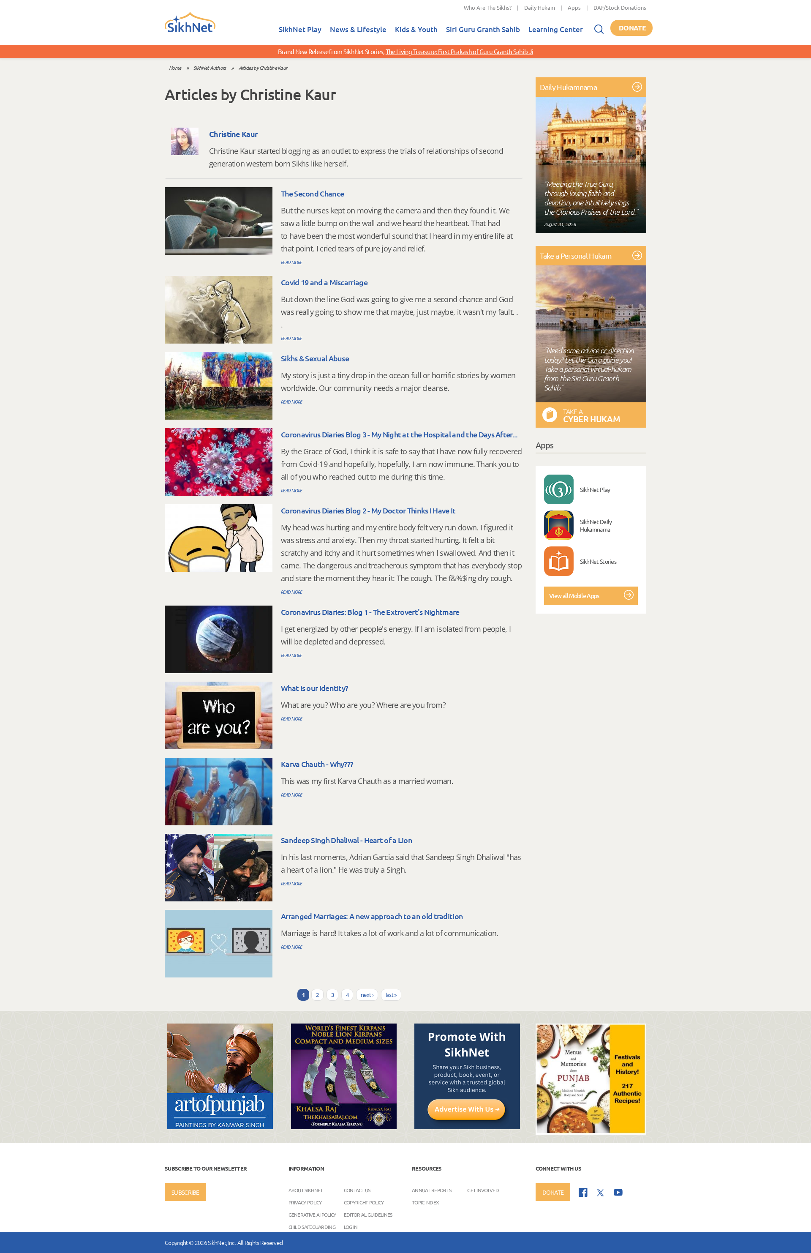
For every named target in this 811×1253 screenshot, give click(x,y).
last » (391, 995)
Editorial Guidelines (368, 1214)
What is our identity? (314, 688)
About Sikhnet (305, 1189)
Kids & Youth (416, 29)
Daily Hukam (539, 7)
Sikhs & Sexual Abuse (315, 358)
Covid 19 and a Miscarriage (324, 282)
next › (367, 995)
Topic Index (425, 1201)
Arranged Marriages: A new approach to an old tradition (372, 916)
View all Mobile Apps (574, 596)
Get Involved (483, 1189)
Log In (351, 1226)
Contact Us (357, 1189)
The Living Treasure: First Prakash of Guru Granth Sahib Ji (459, 51)
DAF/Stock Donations (619, 7)
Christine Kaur (233, 134)
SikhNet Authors (209, 67)
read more (291, 262)
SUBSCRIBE (185, 1192)
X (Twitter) (600, 1193)
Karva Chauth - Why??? (317, 764)
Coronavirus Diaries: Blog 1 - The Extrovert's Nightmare (370, 612)
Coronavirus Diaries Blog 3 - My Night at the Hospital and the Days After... (399, 434)
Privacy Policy (305, 1201)
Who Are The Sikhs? (488, 7)
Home (175, 67)
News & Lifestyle (358, 29)
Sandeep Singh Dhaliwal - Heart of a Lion (346, 840)
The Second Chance (312, 193)
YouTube (618, 1192)
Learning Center (555, 29)
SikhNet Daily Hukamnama (596, 525)
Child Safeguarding (311, 1226)
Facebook (583, 1192)
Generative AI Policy (312, 1214)
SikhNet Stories (598, 561)
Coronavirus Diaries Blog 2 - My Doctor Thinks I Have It (368, 510)
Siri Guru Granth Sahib (483, 29)
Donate (632, 27)
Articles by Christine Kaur (263, 67)
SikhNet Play (300, 29)
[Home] (190, 30)
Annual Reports (431, 1189)
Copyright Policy (364, 1201)
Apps (574, 7)
